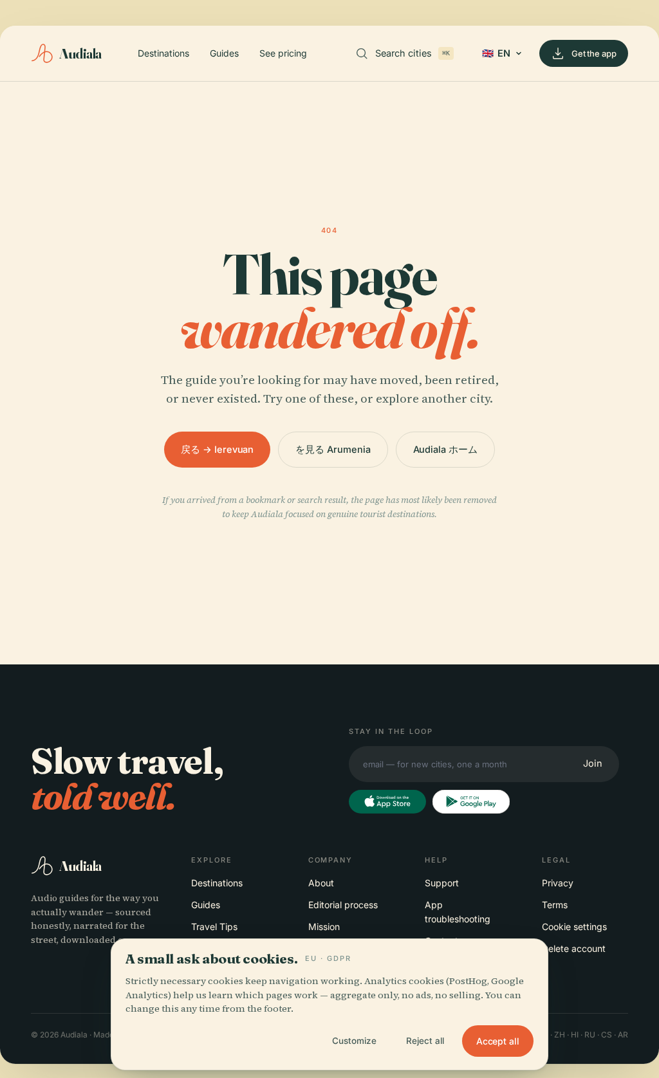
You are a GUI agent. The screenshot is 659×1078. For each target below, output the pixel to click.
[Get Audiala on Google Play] (471, 802)
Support (442, 882)
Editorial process (343, 904)
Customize (354, 1041)
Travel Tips (214, 926)
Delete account (574, 948)
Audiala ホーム (445, 449)
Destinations (163, 53)
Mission (324, 926)
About (321, 882)
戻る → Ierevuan (217, 449)
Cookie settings (574, 926)
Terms (555, 904)
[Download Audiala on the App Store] (387, 802)
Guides (224, 53)
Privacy (557, 882)
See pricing (283, 53)
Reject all (425, 1041)
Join (592, 763)
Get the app (594, 53)
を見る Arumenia (332, 449)
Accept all (497, 1041)
